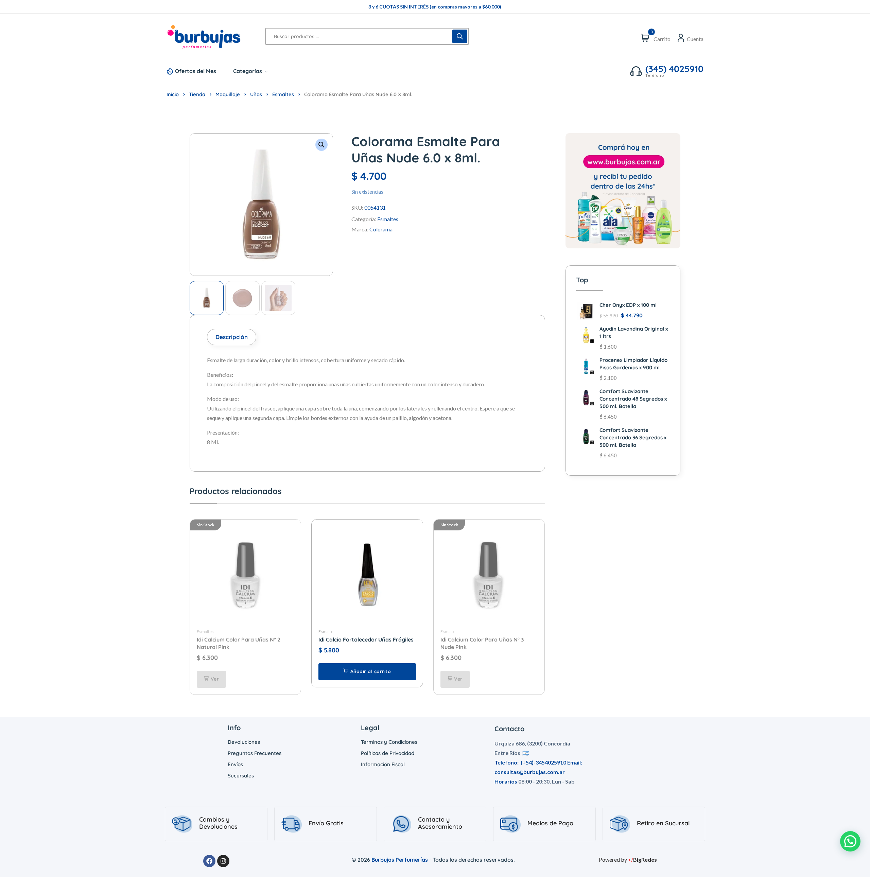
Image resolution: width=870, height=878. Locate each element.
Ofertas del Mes (195, 71)
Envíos (235, 764)
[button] (321, 145)
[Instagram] (223, 861)
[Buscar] (459, 36)
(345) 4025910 (674, 69)
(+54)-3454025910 (543, 762)
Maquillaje (227, 94)
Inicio (173, 94)
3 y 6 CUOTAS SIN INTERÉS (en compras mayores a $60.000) (434, 7)
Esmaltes (283, 94)
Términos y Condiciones (389, 742)
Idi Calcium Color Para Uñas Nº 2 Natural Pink (238, 643)
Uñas (256, 94)
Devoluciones (244, 742)
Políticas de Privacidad (387, 753)
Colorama (381, 229)
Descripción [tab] (231, 336)
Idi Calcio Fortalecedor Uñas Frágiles (366, 639)
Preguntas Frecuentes (254, 753)
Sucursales (241, 775)
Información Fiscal (383, 764)
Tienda (197, 94)
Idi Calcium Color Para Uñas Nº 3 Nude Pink (482, 643)
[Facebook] (209, 861)
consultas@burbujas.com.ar (529, 772)
